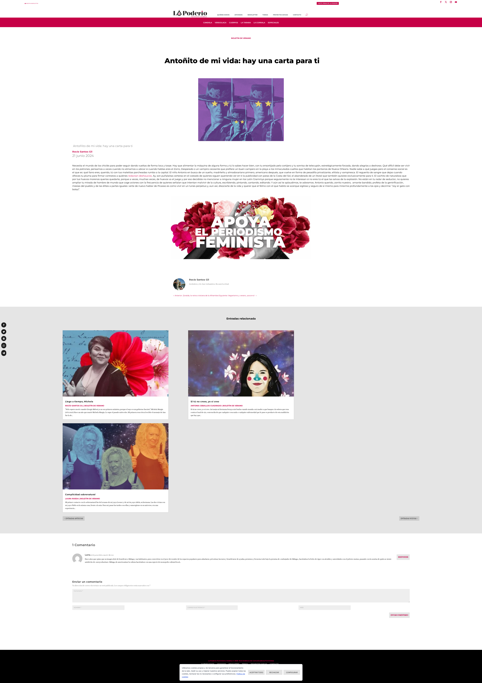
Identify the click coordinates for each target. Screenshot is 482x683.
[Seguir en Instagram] (451, 2)
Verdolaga (220, 23)
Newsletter (252, 15)
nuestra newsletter (32, 3)
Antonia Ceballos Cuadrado (206, 406)
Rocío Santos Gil (74, 406)
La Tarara (246, 23)
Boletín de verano (241, 38)
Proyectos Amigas (280, 15)
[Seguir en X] (446, 2)
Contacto (297, 15)
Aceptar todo (256, 672)
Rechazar (274, 672)
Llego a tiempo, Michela (79, 401)
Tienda (265, 15)
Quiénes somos (223, 15)
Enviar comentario (399, 615)
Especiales (273, 23)
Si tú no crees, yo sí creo (205, 401)
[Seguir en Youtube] (456, 2)
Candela (207, 23)
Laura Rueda (72, 498)
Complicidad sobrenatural (80, 494)
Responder (403, 557)
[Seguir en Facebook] (441, 2)
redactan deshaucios (140, 175)
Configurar (292, 672)
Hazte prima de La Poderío (328, 3)
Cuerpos (233, 23)
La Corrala (259, 23)
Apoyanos (238, 15)
